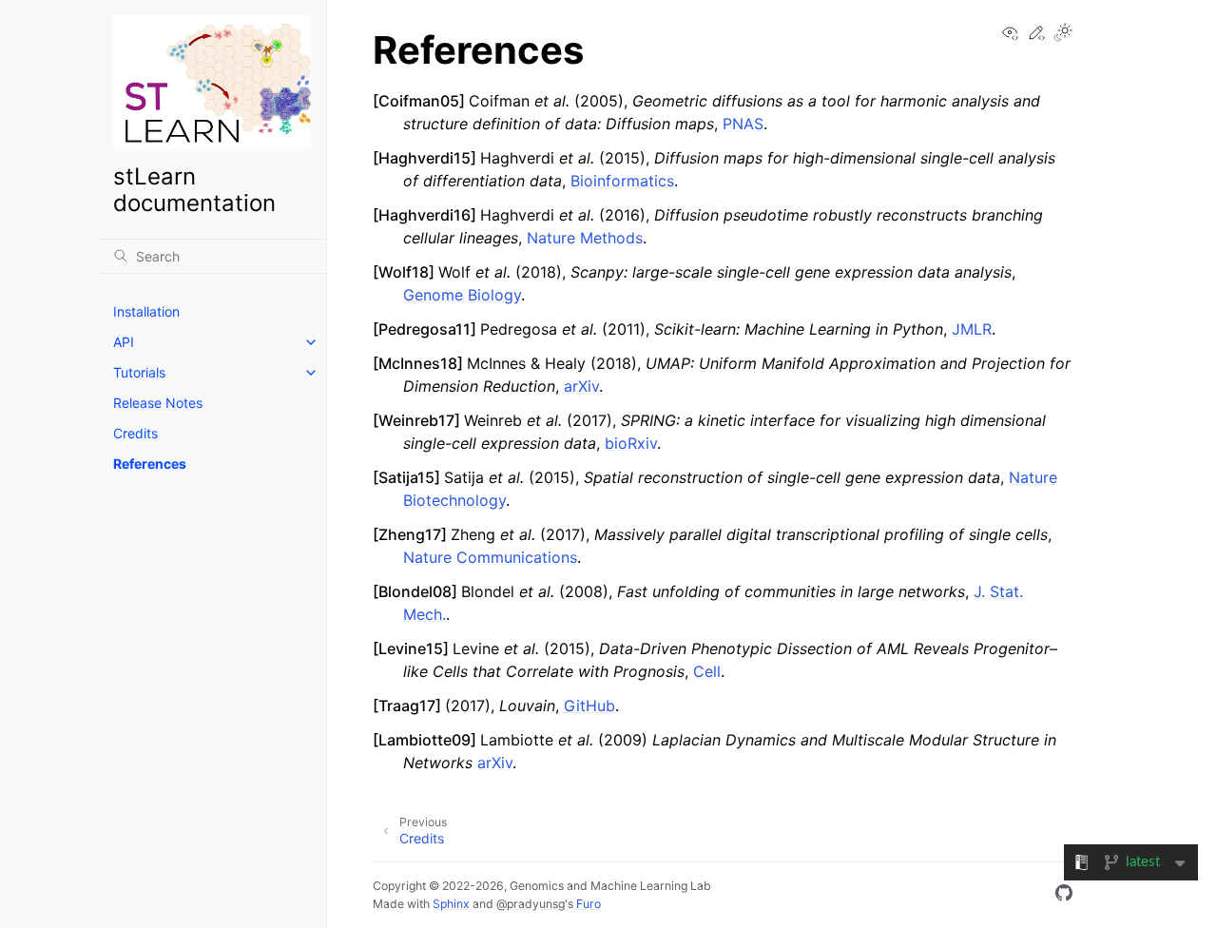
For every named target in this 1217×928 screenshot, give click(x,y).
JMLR (972, 328)
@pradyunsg (530, 904)
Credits (135, 433)
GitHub (589, 705)
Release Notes (158, 403)
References (149, 463)
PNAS (743, 123)
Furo (588, 904)
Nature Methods (585, 237)
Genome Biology (462, 294)
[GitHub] (1063, 895)
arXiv (581, 386)
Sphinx (451, 904)
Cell (707, 671)
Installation (146, 311)
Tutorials (139, 372)
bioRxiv (631, 443)
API (123, 342)
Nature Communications (490, 557)
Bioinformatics (622, 180)
